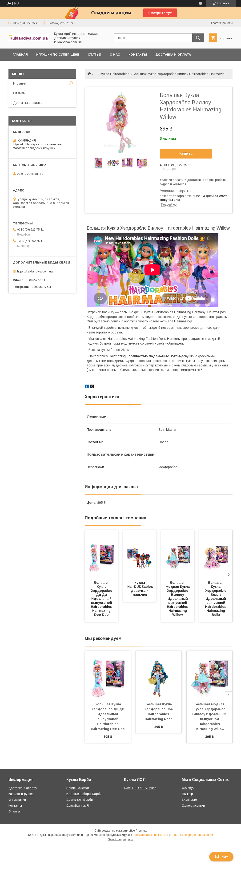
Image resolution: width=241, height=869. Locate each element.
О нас (115, 54)
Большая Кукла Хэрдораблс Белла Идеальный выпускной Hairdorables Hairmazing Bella (216, 599)
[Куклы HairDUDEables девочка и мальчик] (139, 553)
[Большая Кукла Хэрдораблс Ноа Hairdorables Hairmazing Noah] (158, 674)
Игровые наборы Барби (83, 794)
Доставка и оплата (173, 54)
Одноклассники (193, 805)
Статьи (94, 54)
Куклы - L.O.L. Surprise (140, 788)
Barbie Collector (77, 788)
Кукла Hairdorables (114, 74)
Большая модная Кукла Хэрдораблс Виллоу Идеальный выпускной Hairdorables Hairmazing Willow (178, 599)
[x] (92, 387)
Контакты (138, 54)
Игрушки (19, 83)
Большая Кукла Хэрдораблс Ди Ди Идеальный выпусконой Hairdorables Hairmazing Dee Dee (102, 599)
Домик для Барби (79, 799)
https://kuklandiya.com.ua (35, 271)
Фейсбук (188, 788)
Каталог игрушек (20, 794)
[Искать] (198, 37)
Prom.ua (141, 830)
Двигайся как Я (77, 805)
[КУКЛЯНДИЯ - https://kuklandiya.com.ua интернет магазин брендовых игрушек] (28, 40)
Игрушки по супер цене (57, 54)
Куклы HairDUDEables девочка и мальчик (140, 589)
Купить (186, 153)
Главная (20, 54)
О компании (17, 799)
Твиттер (187, 794)
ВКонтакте (189, 799)
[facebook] (87, 387)
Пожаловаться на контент (151, 835)
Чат (225, 857)
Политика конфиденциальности (191, 835)
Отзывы (19, 93)
